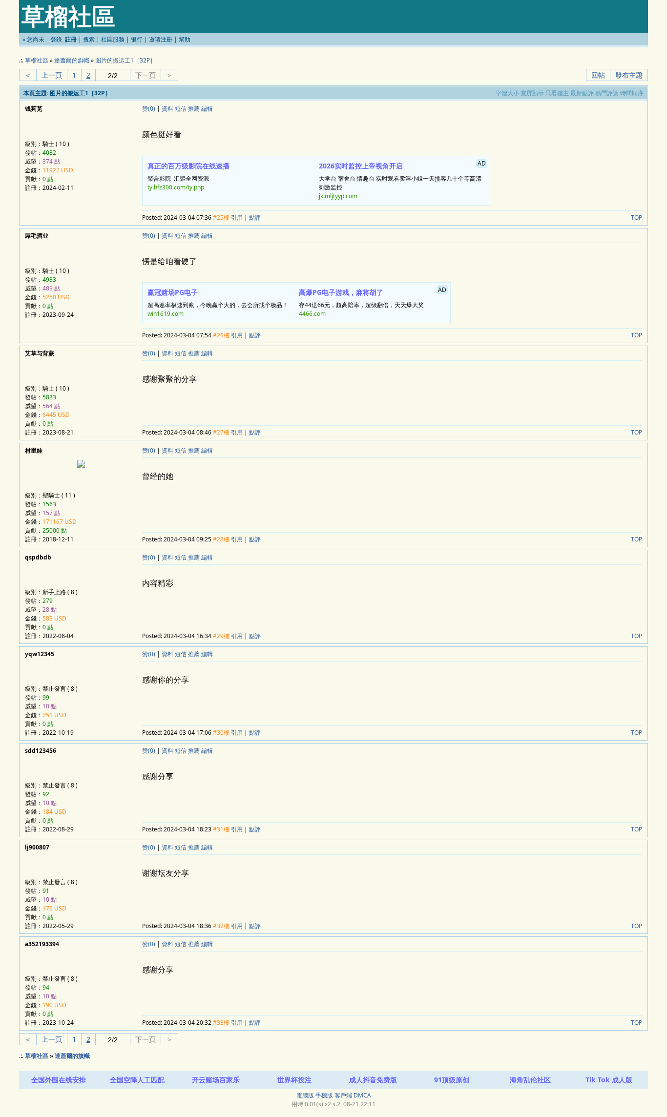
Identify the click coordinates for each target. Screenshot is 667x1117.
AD (482, 163)
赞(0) (148, 108)
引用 (237, 217)
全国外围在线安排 (58, 1079)
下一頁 (145, 75)
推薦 (194, 108)
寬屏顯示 (532, 93)
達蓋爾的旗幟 (71, 60)
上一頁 (52, 75)
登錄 (56, 39)
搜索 (89, 39)
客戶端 (343, 1095)
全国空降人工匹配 (137, 1079)
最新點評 (582, 93)
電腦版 (305, 1095)
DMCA (362, 1095)
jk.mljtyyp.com (338, 196)
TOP (636, 217)
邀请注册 (160, 39)
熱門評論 (607, 93)
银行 (137, 39)
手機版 (324, 1095)
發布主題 (629, 75)
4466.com (312, 314)
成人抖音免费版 (373, 1079)
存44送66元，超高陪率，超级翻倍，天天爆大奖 (372, 302)
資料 (167, 108)
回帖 (598, 75)
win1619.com (165, 314)
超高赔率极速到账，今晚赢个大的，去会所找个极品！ (217, 303)
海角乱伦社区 (530, 1079)
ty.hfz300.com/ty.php (175, 187)
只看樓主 (557, 93)
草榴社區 (36, 60)
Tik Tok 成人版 (608, 1079)
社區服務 (113, 39)
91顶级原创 (451, 1079)
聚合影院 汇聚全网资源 (188, 176)
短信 (181, 108)
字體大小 (507, 93)
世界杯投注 (294, 1079)
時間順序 (632, 93)
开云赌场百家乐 (216, 1079)
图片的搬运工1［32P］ (125, 60)
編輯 (207, 108)
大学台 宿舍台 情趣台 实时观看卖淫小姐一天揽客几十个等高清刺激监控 (402, 179)
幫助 (184, 39)
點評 (255, 217)
